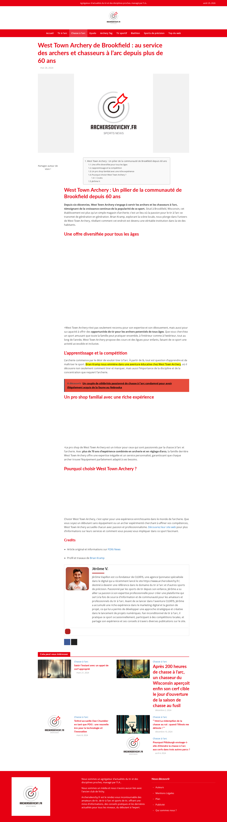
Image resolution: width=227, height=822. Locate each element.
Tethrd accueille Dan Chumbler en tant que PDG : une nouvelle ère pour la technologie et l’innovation (91, 726)
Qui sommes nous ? (166, 810)
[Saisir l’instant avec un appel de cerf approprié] (54, 668)
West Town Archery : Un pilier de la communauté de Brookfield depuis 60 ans (127, 161)
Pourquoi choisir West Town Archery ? (109, 174)
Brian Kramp (97, 558)
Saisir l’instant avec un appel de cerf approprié (91, 667)
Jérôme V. (96, 181)
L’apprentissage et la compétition (107, 168)
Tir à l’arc (62, 33)
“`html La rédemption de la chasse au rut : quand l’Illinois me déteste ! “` (171, 724)
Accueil (50, 33)
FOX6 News (114, 549)
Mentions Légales (165, 793)
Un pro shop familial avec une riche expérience (113, 171)
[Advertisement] (126, 260)
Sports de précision (154, 33)
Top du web (174, 33)
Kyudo (92, 33)
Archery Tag (106, 33)
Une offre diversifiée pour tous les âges (109, 164)
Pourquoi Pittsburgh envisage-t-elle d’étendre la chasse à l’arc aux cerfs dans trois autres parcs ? (171, 746)
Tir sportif (121, 33)
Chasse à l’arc (78, 33)
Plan (158, 798)
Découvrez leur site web (162, 527)
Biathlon (135, 33)
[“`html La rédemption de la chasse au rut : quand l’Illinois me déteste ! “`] (133, 724)
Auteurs (160, 787)
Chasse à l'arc (81, 661)
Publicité (160, 804)
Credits (100, 178)
